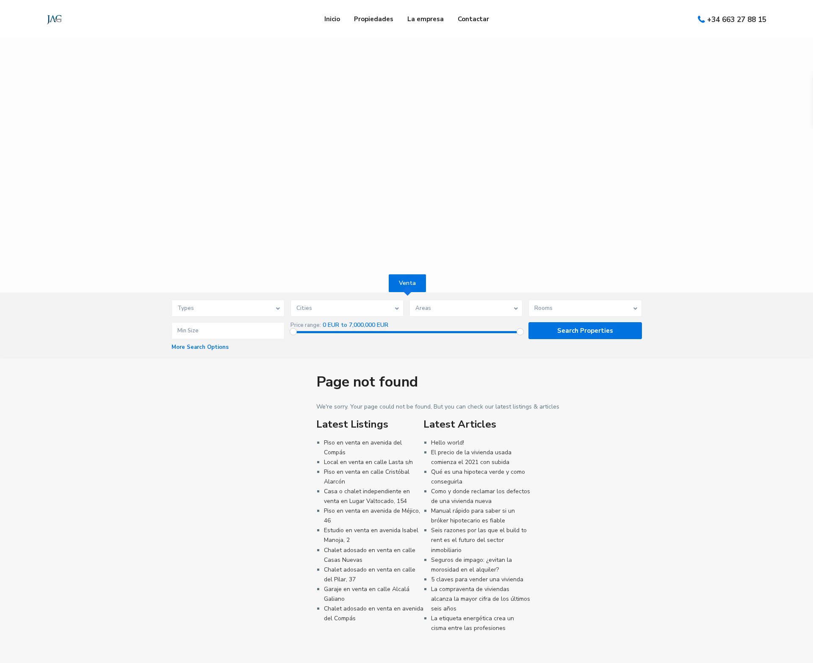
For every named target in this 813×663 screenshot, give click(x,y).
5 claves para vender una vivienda (477, 579)
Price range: (305, 325)
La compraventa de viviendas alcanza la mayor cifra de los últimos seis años (480, 599)
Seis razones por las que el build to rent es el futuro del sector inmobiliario (479, 540)
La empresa (425, 19)
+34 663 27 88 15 (736, 20)
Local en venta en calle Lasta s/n (368, 462)
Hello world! (447, 443)
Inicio (332, 19)
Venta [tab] (407, 283)
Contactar (473, 19)
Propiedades (373, 19)
